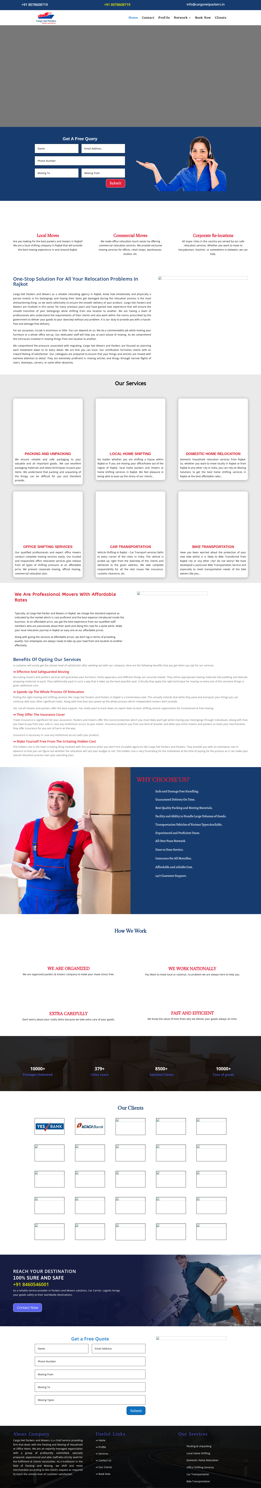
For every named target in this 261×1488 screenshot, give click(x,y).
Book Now (203, 17)
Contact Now (27, 1307)
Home (133, 17)
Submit (115, 183)
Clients (220, 17)
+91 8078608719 (34, 4)
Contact (148, 17)
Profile (164, 17)
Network (181, 17)
